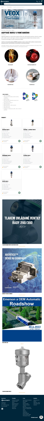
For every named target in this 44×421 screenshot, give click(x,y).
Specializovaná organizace (27, 400)
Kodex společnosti (26, 413)
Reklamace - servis (37, 402)
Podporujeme (25, 412)
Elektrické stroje (15, 401)
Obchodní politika (25, 403)
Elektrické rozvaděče (15, 400)
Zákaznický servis (36, 400)
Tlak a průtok (14, 406)
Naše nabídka (25, 401)
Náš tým (35, 401)
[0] (41, 1)
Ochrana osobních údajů (27, 414)
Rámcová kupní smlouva (27, 407)
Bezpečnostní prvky (15, 403)
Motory (13, 402)
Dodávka (24, 402)
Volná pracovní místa (26, 415)
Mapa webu (14, 408)
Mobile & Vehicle (15, 404)
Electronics (14, 407)
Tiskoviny (24, 410)
